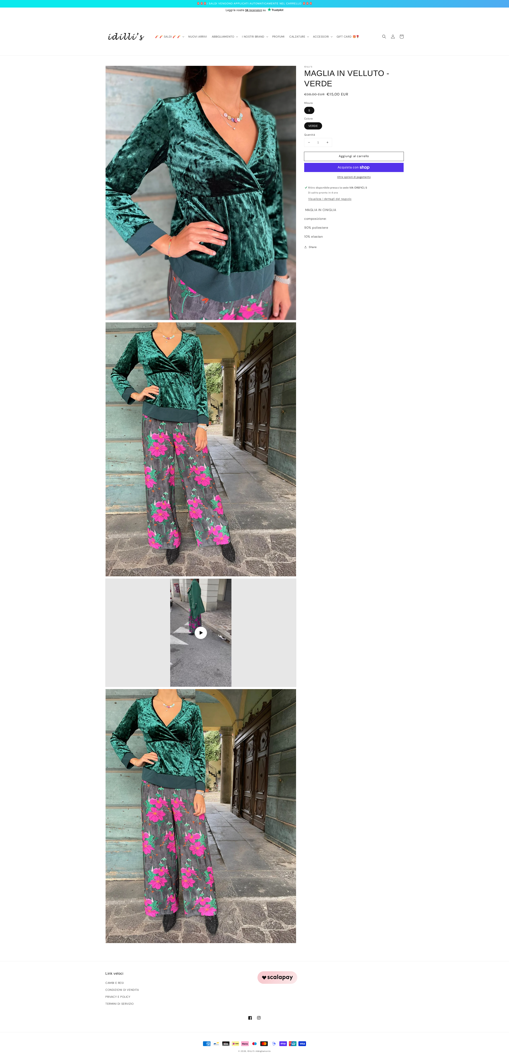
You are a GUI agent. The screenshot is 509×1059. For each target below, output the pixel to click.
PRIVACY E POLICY (117, 997)
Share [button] (313, 247)
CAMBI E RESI (114, 983)
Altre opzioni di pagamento (354, 177)
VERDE (313, 126)
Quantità (309, 134)
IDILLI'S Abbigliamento (259, 1051)
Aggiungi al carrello (354, 156)
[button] (384, 36)
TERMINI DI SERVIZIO (119, 1004)
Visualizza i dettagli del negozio (330, 199)
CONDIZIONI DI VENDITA (122, 990)
